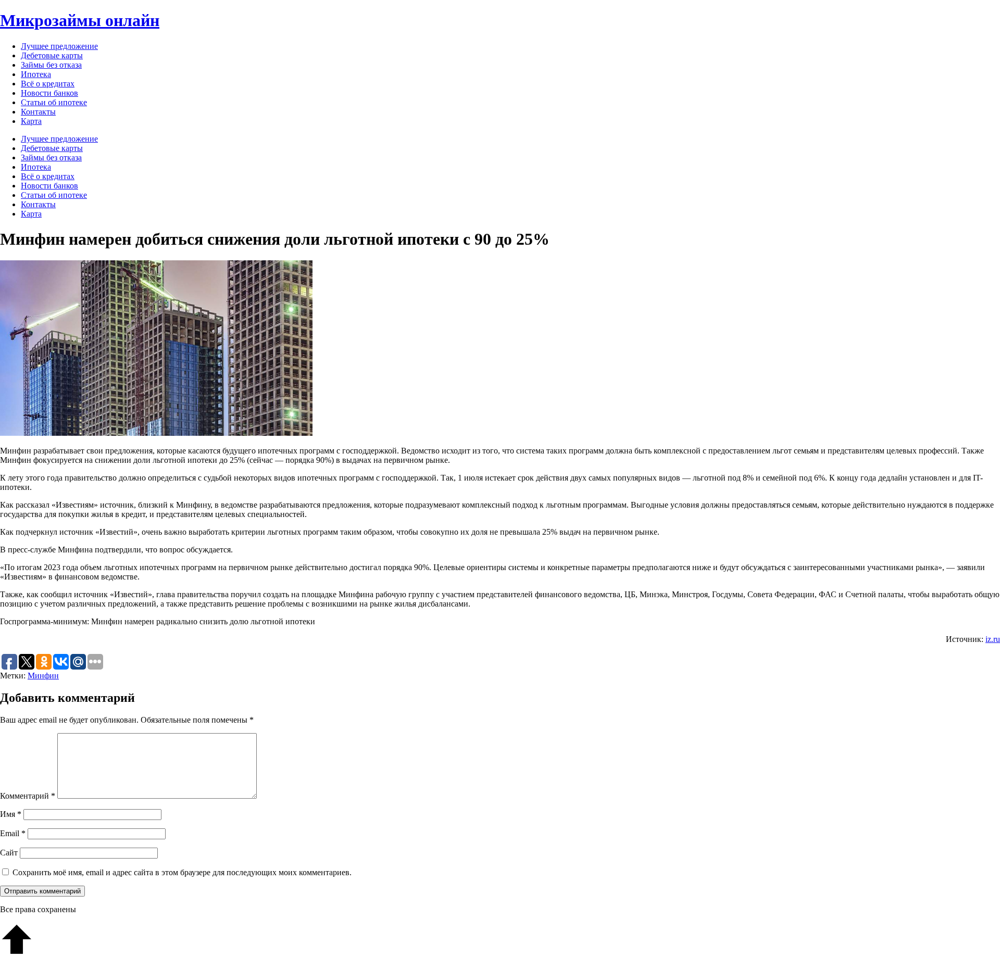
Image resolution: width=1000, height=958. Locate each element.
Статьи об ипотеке (54, 102)
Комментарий (27, 795)
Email (13, 833)
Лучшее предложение (59, 46)
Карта (31, 121)
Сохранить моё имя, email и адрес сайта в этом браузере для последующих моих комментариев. (182, 872)
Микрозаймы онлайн (79, 20)
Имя (10, 814)
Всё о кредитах (47, 83)
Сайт (9, 852)
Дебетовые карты (52, 55)
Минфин (43, 675)
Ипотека (36, 74)
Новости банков (49, 93)
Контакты (38, 111)
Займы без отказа (51, 64)
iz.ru (992, 639)
